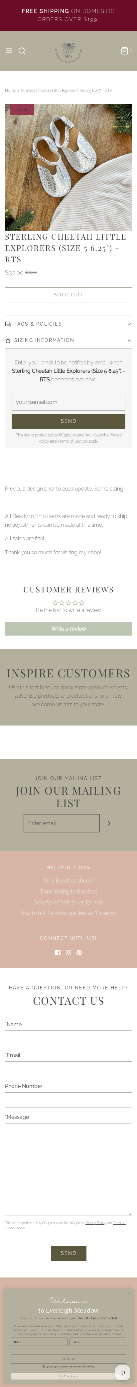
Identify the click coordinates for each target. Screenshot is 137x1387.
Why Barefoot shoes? (68, 881)
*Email (12, 1055)
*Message (17, 1117)
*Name (13, 1024)
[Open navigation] (9, 51)
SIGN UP (68, 1359)
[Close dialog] (129, 1293)
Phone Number (24, 1086)
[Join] (109, 823)
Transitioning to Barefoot (68, 891)
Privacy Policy (95, 1223)
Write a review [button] (68, 629)
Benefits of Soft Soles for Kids (69, 902)
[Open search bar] (24, 51)
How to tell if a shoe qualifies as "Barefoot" (68, 913)
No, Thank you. (68, 1376)
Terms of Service (72, 441)
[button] (68, 167)
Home (10, 90)
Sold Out (68, 294)
